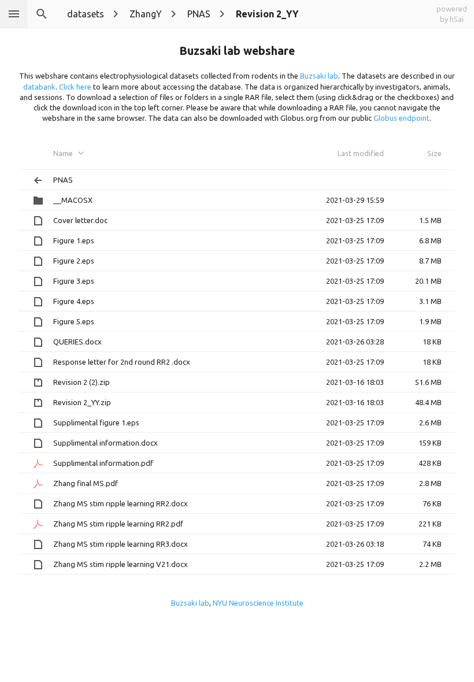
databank (39, 87)
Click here (75, 87)
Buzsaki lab (319, 76)
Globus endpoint (401, 118)
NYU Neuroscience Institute (258, 603)
